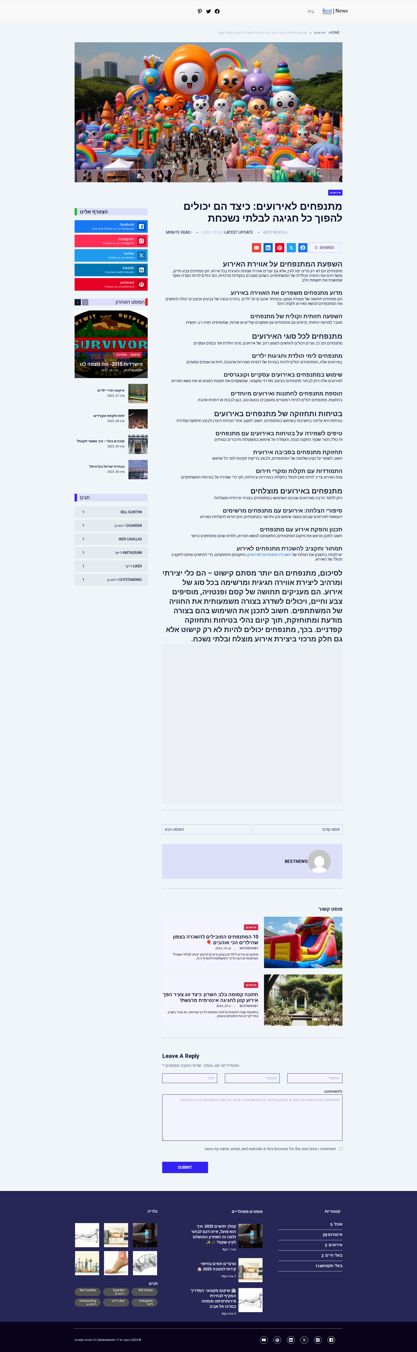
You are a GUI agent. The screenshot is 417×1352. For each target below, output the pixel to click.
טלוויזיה (121, 354)
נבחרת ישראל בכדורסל (107, 466)
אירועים (319, 33)
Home (335, 33)
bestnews (273, 232)
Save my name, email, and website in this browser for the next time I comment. (270, 1149)
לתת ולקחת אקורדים (109, 416)
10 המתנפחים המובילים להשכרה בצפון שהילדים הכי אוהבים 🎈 (215, 939)
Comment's (333, 1091)
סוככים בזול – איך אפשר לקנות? (100, 441)
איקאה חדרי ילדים (111, 390)
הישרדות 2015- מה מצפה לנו (111, 364)
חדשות (135, 354)
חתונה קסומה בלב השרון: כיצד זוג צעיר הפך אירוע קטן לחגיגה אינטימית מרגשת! (210, 997)
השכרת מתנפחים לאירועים (269, 554)
